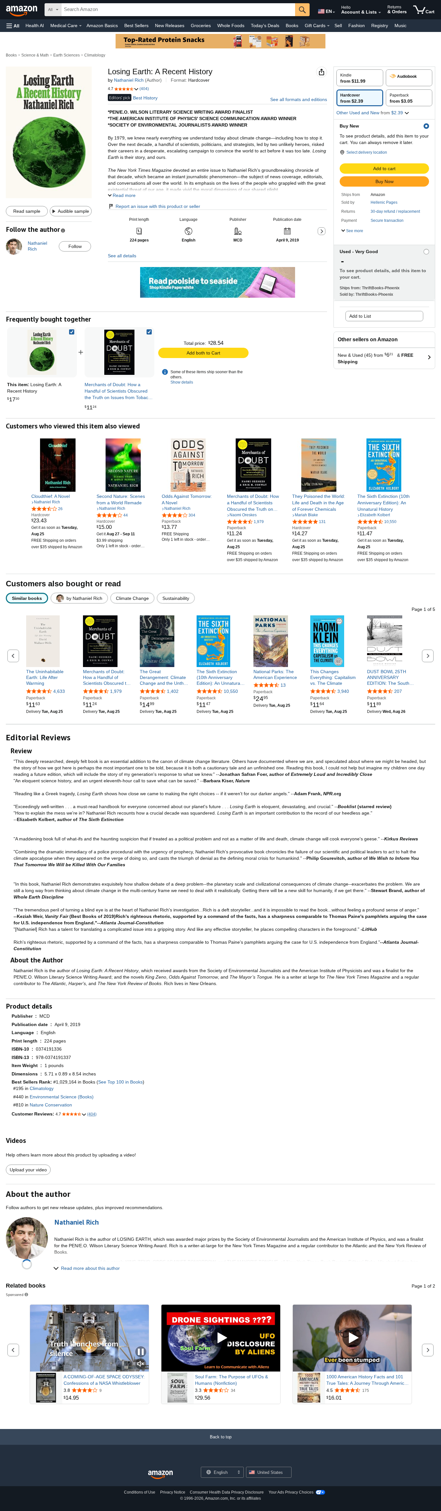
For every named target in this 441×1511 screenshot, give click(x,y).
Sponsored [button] (15, 1294)
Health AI (35, 25)
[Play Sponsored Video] (221, 1338)
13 (283, 685)
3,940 (343, 691)
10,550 (231, 691)
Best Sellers (136, 25)
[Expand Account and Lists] (379, 12)
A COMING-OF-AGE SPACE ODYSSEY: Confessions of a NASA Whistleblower (104, 1380)
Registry (379, 25)
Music (400, 25)
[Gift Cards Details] (328, 25)
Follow (75, 246)
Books (292, 25)
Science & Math (35, 55)
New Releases (169, 25)
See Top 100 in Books (120, 1081)
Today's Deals (265, 25)
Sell (338, 25)
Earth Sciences (66, 55)
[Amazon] (22, 10)
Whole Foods (230, 25)
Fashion (356, 25)
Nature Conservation (51, 1104)
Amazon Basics (102, 25)
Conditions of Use (139, 1492)
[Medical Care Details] (80, 25)
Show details (181, 382)
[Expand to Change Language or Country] (334, 12)
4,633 (59, 691)
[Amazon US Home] (160, 1475)
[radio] (360, 78)
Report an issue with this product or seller (158, 206)
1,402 (173, 691)
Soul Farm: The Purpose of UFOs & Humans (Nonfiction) (231, 1380)
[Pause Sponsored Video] (140, 1352)
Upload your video (28, 1169)
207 (398, 691)
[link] (119, 352)
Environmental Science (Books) (62, 1096)
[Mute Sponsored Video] (140, 1364)
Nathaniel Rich (129, 80)
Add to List (360, 316)
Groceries (201, 25)
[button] (13, 25)
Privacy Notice (172, 1492)
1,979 (116, 691)
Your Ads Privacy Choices (291, 1492)
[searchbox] (178, 10)
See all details (122, 255)
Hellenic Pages (384, 202)
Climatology (94, 55)
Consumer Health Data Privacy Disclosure (227, 1492)
